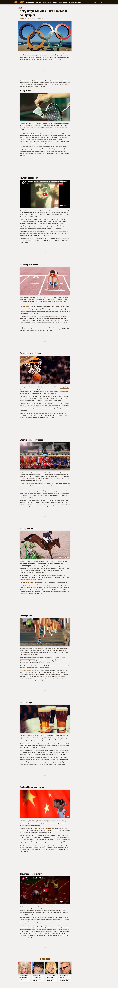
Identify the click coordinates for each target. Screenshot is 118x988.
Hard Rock (38, 2)
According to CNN (26, 565)
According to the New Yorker (27, 659)
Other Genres (47, 2)
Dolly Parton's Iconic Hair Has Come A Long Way (24, 977)
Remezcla (34, 309)
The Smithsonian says (25, 670)
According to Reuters (25, 917)
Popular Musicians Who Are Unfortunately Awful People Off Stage (65, 978)
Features (78, 2)
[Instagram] (97, 2)
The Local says (24, 403)
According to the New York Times (42, 828)
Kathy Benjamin (23, 18)
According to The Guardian (31, 134)
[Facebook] (92, 2)
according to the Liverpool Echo (55, 491)
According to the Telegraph (27, 582)
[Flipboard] (101, 2)
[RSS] (106, 2)
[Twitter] (99, 2)
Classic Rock (30, 2)
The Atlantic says (24, 839)
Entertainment (63, 2)
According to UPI (24, 306)
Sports (20, 7)
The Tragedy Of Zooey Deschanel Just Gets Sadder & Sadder (37, 978)
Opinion (71, 2)
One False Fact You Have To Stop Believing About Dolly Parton (51, 978)
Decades (55, 2)
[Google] (104, 2)
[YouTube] (95, 2)
